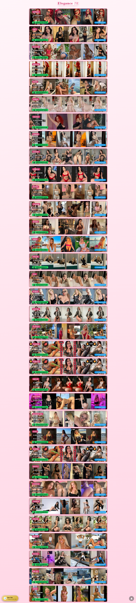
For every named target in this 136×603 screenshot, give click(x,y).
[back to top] (131, 598)
